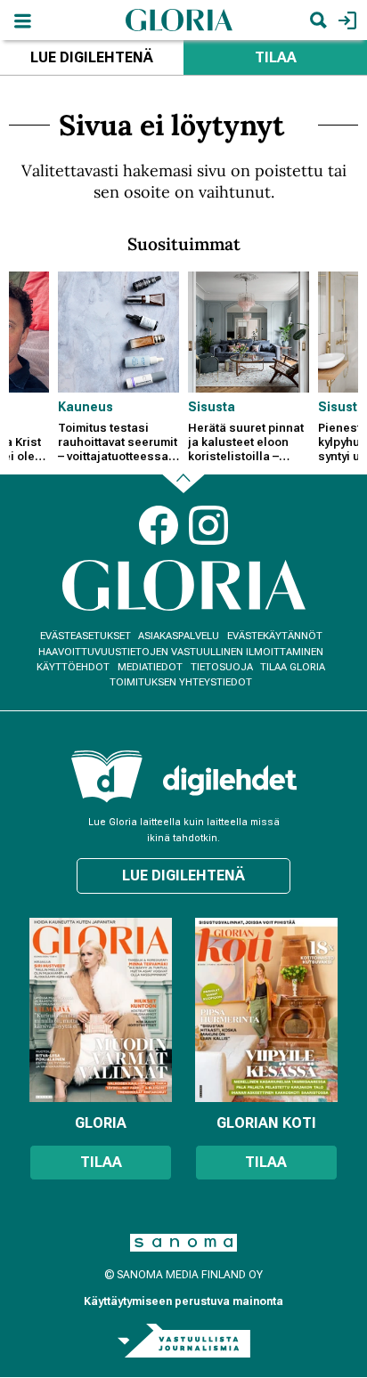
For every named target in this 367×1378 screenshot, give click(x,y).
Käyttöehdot (73, 667)
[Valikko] (22, 20)
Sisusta (211, 407)
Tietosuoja (222, 667)
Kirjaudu (345, 20)
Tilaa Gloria (292, 667)
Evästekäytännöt (274, 636)
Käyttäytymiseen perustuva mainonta (183, 1301)
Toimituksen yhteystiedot (181, 682)
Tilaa (276, 57)
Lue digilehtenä (91, 57)
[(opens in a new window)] (230, 780)
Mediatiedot (150, 667)
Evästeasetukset (85, 636)
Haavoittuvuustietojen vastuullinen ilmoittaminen (180, 652)
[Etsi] (318, 20)
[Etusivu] (179, 19)
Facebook (158, 525)
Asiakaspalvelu (178, 636)
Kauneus (85, 407)
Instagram (208, 525)
